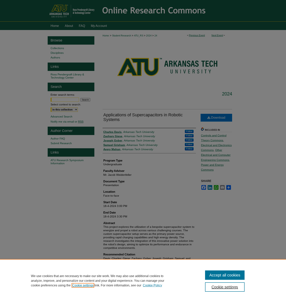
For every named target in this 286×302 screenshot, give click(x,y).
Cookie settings (83, 285)
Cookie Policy (152, 285)
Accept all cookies (224, 275)
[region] (143, 280)
